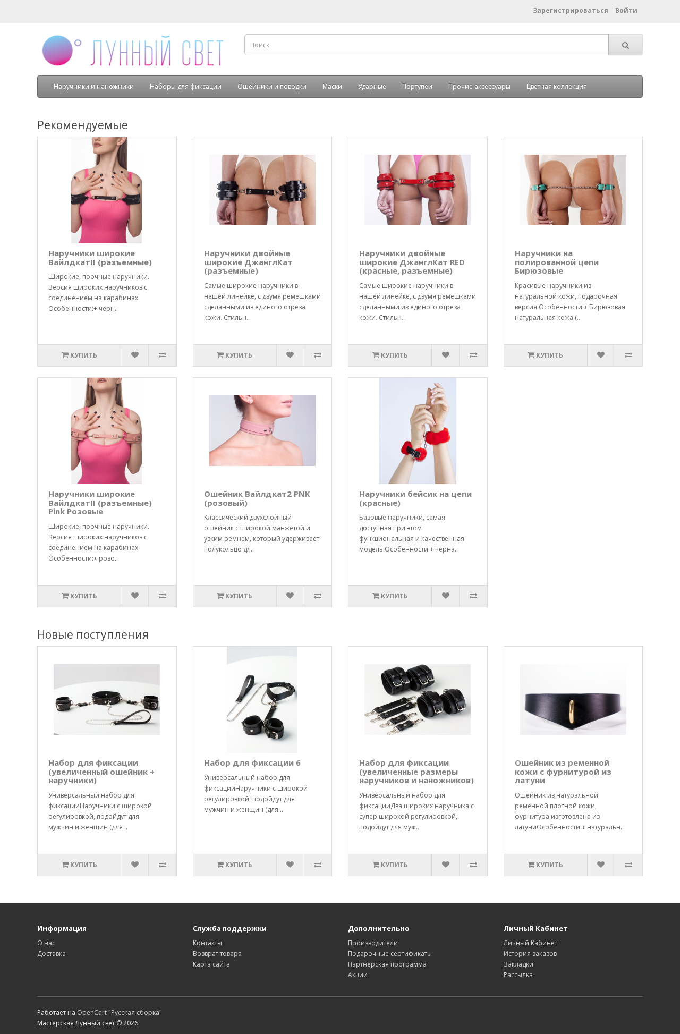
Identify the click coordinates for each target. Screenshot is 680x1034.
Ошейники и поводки (272, 86)
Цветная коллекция (556, 86)
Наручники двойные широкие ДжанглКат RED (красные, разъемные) (412, 262)
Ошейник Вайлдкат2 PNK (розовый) (257, 498)
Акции (358, 974)
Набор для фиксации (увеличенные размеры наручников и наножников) (416, 771)
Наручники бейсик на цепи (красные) (415, 498)
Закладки (518, 964)
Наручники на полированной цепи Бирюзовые (557, 262)
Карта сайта (211, 964)
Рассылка (518, 974)
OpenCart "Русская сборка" (119, 1012)
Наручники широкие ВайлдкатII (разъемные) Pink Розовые (100, 502)
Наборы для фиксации (186, 86)
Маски (332, 86)
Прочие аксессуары (479, 86)
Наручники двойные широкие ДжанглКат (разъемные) (248, 262)
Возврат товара (217, 953)
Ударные (372, 86)
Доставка (51, 953)
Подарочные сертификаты (390, 953)
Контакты (207, 942)
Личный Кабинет (530, 942)
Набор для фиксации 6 (252, 762)
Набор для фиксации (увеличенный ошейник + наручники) (101, 771)
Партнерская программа (387, 964)
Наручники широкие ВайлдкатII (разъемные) (100, 257)
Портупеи (417, 86)
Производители (373, 942)
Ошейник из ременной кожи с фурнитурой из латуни (563, 771)
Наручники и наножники (94, 86)
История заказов (530, 953)
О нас (46, 942)
